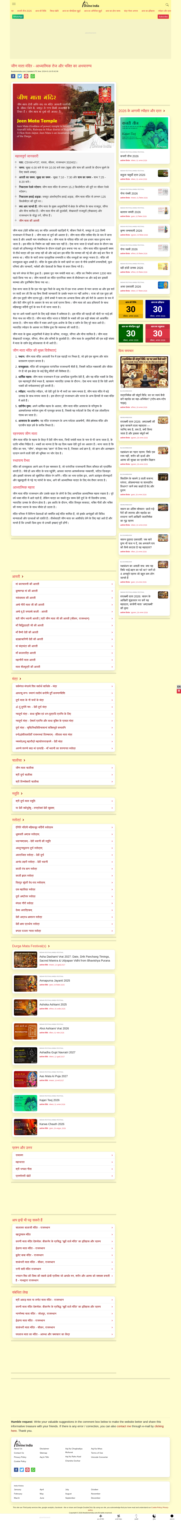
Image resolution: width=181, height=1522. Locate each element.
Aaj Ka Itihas (96, 1449)
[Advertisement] (90, 39)
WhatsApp (17, 16)
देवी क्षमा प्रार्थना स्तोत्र (28, 923)
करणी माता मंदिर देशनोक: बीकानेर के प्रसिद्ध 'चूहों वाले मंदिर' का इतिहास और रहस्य (58, 1241)
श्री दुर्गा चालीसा (24, 774)
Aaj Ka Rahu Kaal (73, 1456)
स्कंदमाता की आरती (26, 597)
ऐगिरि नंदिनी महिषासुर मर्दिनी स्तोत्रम (34, 827)
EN (179, 687)
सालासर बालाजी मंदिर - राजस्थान (33, 1227)
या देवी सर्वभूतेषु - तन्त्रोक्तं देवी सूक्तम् (35, 807)
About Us (18, 1449)
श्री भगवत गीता (24, 1169)
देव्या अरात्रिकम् (24, 910)
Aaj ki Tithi (44, 1457)
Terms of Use (97, 1453)
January (17, 1489)
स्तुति (15, 793)
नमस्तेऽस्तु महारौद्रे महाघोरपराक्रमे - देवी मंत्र (39, 741)
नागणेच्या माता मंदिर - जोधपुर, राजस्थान (36, 1313)
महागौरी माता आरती (25, 659)
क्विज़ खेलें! (54, 11)
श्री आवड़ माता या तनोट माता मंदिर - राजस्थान (40, 1299)
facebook (16, 1470)
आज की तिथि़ (40, 11)
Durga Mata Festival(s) (29, 946)
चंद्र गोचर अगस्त (131, 11)
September (70, 1498)
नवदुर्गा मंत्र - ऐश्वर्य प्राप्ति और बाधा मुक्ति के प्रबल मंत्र (44, 720)
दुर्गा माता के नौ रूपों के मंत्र (30, 700)
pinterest (27, 1470)
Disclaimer (44, 1449)
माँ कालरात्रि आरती (26, 653)
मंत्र (15, 679)
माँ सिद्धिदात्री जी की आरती (30, 625)
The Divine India (90, 4)
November (95, 1494)
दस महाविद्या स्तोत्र (25, 889)
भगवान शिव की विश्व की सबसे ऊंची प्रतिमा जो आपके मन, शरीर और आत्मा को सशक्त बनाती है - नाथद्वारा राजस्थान (63, 1278)
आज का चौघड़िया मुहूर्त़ (71, 11)
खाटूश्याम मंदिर (23, 1234)
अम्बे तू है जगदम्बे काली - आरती (32, 611)
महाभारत (20, 1162)
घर (12, 11)
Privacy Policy (20, 1457)
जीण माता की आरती (29, 220)
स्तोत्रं (16, 820)
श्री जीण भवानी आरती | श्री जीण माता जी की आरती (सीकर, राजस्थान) (52, 618)
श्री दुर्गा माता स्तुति (25, 801)
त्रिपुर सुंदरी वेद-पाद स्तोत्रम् (30, 882)
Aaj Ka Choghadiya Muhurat (73, 1450)
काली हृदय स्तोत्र (25, 875)
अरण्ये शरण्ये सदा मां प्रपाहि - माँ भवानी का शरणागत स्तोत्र (46, 748)
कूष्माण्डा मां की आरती (27, 590)
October (94, 1489)
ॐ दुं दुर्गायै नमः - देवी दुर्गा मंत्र (31, 706)
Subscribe (163, 16)
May (42, 1494)
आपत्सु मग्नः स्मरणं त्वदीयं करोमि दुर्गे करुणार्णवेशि (40, 693)
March (17, 1498)
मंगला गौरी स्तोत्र (24, 903)
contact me (124, 1426)
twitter (22, 1470)
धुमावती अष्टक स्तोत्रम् (27, 834)
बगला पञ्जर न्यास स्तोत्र (28, 930)
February (18, 1494)
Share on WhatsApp (33, 76)
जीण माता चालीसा (25, 767)
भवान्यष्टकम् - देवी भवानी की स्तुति (33, 841)
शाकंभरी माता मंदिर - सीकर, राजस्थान (35, 1262)
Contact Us (19, 1453)
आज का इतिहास (148, 11)
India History (19, 1486)
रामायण (19, 1155)
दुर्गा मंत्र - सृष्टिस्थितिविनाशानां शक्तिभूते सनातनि (41, 727)
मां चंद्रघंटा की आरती (27, 646)
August (68, 1494)
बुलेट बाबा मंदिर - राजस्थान (29, 1255)
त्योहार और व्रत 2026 (167, 11)
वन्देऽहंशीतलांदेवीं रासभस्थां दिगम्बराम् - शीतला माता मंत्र (44, 734)
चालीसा (17, 760)
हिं (179, 691)
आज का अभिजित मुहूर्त (93, 11)
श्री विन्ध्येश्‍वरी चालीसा (27, 781)
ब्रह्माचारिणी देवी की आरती (29, 639)
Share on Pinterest (26, 76)
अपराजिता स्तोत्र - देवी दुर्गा (30, 854)
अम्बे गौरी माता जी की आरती (30, 604)
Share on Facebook (13, 76)
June (42, 1498)
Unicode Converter (99, 1457)
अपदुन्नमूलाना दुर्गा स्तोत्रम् (29, 848)
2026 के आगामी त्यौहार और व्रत (139, 111)
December (95, 1498)
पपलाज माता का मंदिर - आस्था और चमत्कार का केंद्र (43, 1334)
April (42, 1489)
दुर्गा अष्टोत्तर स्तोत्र (25, 896)
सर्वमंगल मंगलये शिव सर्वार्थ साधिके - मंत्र (36, 686)
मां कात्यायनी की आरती (27, 584)
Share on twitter (20, 76)
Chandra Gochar (72, 1461)
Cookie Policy (20, 1461)
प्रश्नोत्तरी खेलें (23, 1175)
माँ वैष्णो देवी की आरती (27, 632)
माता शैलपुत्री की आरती (28, 666)
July (67, 1489)
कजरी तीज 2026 (24, 11)
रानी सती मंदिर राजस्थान (28, 1268)
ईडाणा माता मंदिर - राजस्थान (30, 1248)
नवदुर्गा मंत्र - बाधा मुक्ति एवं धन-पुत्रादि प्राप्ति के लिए (43, 713)
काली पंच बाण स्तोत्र (26, 868)
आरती (16, 576)
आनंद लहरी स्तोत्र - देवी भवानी (32, 861)
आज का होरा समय (113, 11)
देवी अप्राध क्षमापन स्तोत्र (29, 917)
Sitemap (43, 1453)
